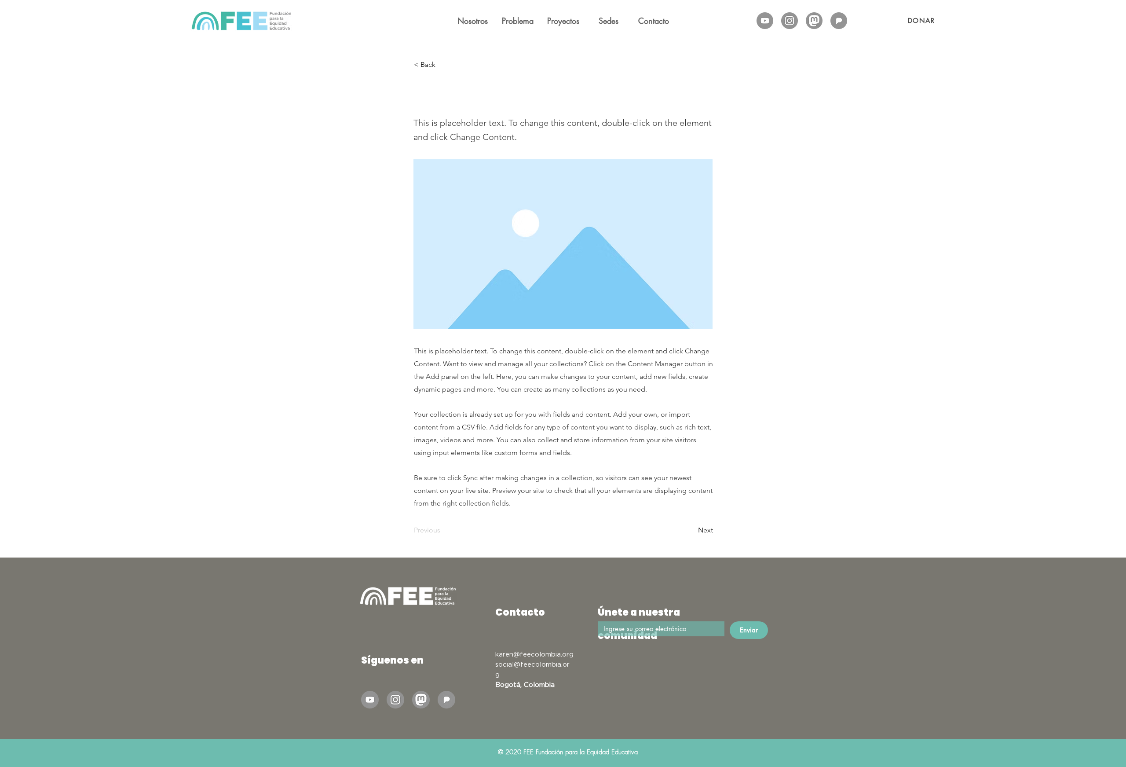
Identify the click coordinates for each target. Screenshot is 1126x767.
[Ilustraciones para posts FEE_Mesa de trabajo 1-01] (765, 20)
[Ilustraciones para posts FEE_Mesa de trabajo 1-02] (789, 20)
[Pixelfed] (838, 20)
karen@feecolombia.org (534, 653)
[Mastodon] (814, 20)
